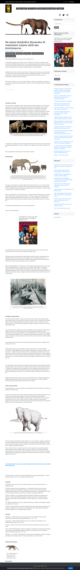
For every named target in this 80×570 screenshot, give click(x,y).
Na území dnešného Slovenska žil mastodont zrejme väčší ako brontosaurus (62, 113)
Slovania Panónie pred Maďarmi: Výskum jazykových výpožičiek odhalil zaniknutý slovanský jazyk (63, 180)
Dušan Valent (9, 51)
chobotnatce (10, 53)
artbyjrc (44, 178)
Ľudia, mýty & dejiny (20, 1)
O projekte (65, 1)
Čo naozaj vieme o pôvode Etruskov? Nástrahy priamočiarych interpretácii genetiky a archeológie (63, 147)
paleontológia (10, 56)
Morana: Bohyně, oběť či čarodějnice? (63, 101)
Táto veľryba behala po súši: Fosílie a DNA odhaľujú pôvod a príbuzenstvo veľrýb (63, 195)
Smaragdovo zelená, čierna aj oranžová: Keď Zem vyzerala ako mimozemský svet (63, 166)
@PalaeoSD (17, 477)
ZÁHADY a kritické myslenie (46, 8)
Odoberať (57, 79)
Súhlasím (70, 568)
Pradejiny (60, 8)
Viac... (65, 568)
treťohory (27, 53)
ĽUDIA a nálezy (21, 8)
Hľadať (56, 27)
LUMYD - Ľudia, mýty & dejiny (61, 155)
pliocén (19, 53)
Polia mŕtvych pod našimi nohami (62, 208)
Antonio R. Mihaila (35, 432)
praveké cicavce (37, 53)
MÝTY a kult (32, 8)
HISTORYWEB (57, 217)
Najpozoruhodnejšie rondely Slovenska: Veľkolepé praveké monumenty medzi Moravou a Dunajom (63, 123)
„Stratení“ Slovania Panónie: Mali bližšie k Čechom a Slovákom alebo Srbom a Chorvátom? (63, 137)
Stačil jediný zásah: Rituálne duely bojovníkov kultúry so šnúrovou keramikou (62, 185)
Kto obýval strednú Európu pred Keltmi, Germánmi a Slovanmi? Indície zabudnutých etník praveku (63, 132)
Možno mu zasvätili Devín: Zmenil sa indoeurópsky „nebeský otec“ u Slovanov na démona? (62, 97)
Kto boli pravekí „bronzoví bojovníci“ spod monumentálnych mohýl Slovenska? (63, 200)
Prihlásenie (71, 1)
